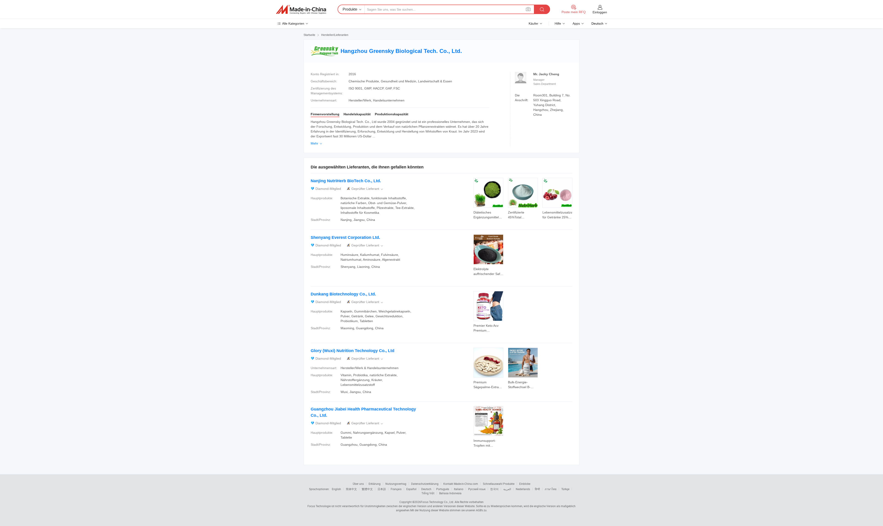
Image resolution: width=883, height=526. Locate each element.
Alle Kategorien (293, 23)
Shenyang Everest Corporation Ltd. (345, 237)
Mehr (317, 143)
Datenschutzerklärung (425, 484)
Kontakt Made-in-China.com (460, 484)
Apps (576, 23)
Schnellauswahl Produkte (498, 484)
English (336, 489)
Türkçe (565, 489)
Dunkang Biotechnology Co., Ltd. (343, 294)
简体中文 (351, 489)
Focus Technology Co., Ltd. (437, 502)
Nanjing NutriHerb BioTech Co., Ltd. (346, 181)
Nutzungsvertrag (395, 484)
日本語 (382, 489)
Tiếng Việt (427, 493)
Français (396, 489)
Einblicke (524, 484)
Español (411, 489)
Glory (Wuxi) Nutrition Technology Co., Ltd (352, 350)
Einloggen (600, 12)
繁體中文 (367, 489)
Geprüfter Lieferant (367, 189)
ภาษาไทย (550, 489)
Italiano (458, 489)
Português (442, 489)
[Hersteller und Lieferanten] (301, 9)
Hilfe (558, 23)
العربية (507, 489)
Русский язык (476, 489)
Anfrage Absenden (488, 214)
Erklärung (375, 484)
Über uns (358, 484)
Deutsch (426, 489)
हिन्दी (537, 489)
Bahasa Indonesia (450, 493)
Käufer (533, 23)
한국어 (494, 489)
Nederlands (523, 489)
